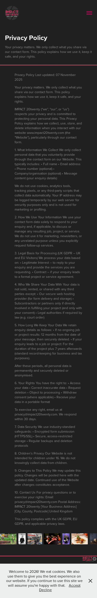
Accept (75, 585)
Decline (45, 589)
